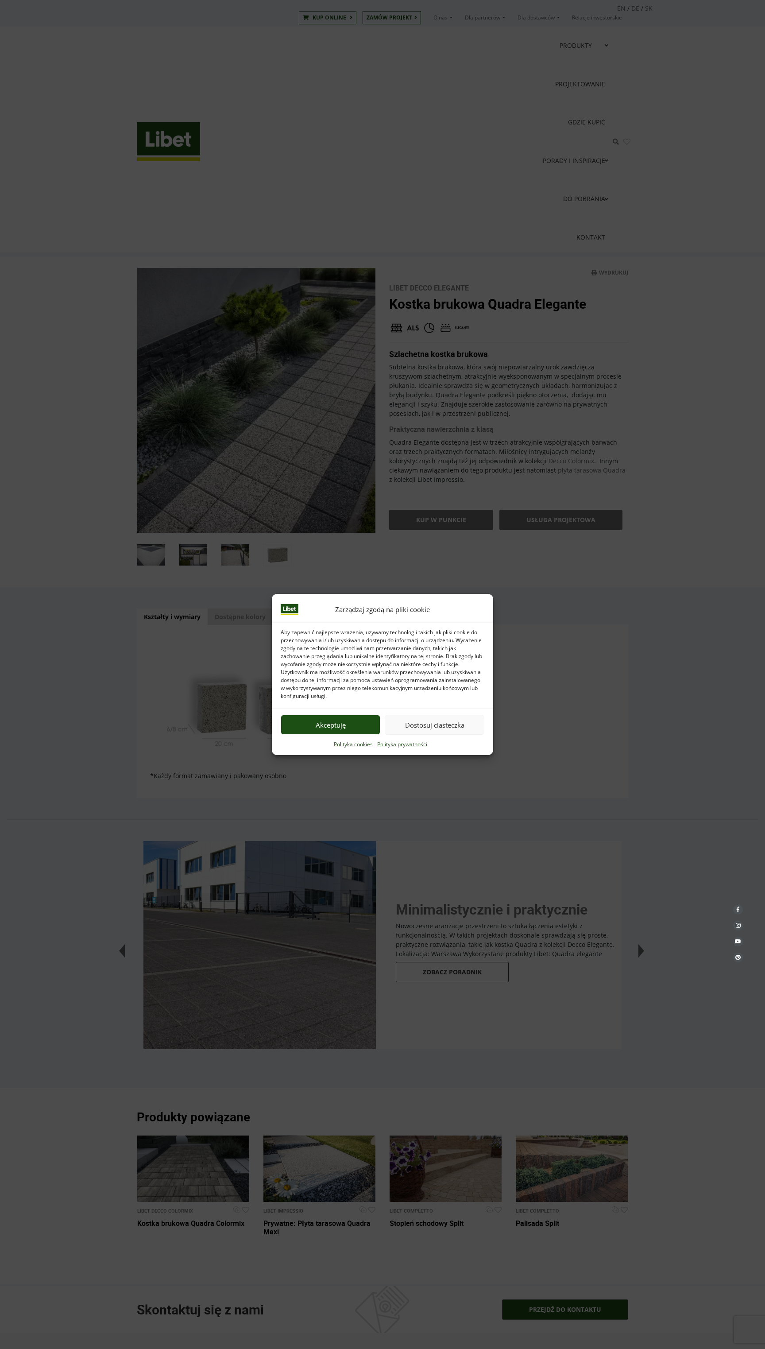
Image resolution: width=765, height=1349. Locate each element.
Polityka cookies (353, 744)
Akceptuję (331, 725)
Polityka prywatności (402, 744)
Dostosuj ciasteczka (434, 725)
